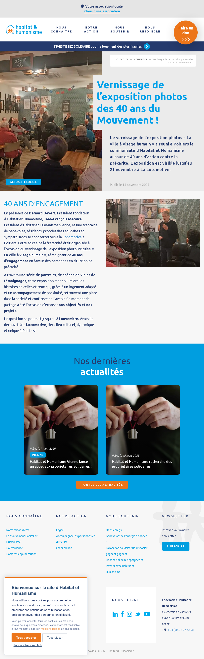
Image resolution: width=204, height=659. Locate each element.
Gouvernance (14, 548)
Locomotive (72, 237)
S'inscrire (176, 546)
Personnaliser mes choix (28, 645)
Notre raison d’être (17, 530)
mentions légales (50, 629)
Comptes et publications (21, 554)
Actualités (140, 59)
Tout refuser (55, 637)
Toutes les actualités (102, 484)
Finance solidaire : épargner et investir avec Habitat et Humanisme (124, 566)
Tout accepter (26, 637)
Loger (59, 530)
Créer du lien (64, 548)
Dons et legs (114, 530)
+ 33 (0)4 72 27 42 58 (181, 630)
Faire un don (185, 30)
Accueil (124, 59)
